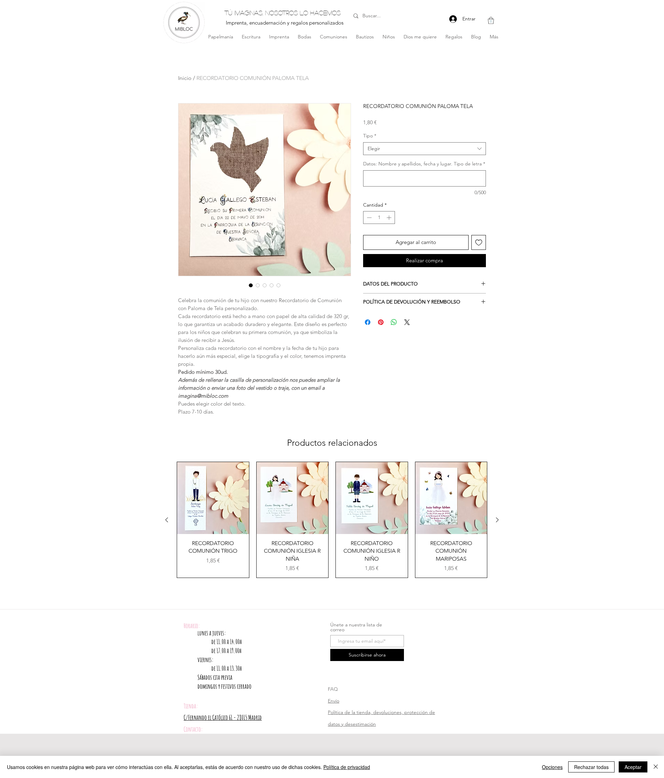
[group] (332, 519)
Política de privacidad (346, 766)
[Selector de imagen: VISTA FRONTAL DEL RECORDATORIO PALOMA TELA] (250, 285)
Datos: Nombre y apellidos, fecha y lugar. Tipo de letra (424, 164)
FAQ (333, 689)
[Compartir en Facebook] (367, 322)
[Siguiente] (497, 520)
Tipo (369, 136)
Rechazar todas (591, 766)
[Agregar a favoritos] (478, 242)
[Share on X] (407, 322)
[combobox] (424, 148)
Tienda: (191, 706)
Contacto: (193, 729)
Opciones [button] (552, 766)
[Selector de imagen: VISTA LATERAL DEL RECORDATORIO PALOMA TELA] (257, 285)
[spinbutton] (379, 217)
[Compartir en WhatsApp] (394, 322)
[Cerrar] (656, 766)
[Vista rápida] (213, 498)
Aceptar (633, 766)
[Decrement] (368, 217)
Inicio (185, 78)
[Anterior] (167, 520)
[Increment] (389, 217)
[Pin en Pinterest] (381, 322)
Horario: (192, 626)
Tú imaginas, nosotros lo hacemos (282, 13)
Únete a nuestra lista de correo (356, 627)
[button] (491, 20)
